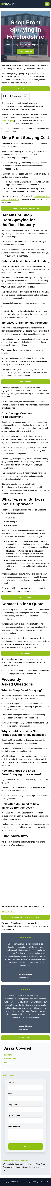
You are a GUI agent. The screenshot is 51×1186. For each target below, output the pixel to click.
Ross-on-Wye (10, 1059)
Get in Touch (25, 597)
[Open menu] (47, 4)
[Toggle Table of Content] (24, 96)
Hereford (5, 911)
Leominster (9, 1062)
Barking (13, 911)
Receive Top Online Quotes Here (25, 917)
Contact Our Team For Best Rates (25, 208)
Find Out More (25, 382)
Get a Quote (24, 52)
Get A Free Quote (25, 1038)
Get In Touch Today (25, 89)
